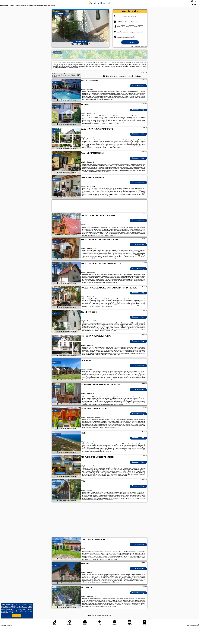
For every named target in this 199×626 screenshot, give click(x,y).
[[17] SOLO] (66, 490)
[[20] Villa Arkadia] (66, 597)
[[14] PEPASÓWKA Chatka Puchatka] (66, 418)
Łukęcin (54, 82)
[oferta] (57, 100)
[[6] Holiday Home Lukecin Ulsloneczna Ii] (66, 224)
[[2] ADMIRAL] (66, 114)
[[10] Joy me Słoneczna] (66, 321)
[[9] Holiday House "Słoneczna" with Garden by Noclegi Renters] (66, 297)
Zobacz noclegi (138, 86)
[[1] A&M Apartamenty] (66, 90)
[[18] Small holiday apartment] (66, 548)
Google (30, 604)
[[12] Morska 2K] (66, 369)
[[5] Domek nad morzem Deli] (66, 186)
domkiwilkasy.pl (99, 3)
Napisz (196, 625)
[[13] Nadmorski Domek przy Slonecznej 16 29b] (66, 394)
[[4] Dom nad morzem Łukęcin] (66, 162)
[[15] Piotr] (66, 442)
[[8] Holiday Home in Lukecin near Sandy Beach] (66, 273)
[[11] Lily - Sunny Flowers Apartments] (66, 345)
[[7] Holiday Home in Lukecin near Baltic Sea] (66, 249)
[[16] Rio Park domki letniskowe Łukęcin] (66, 466)
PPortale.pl (9, 625)
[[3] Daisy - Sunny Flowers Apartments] (66, 138)
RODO (11, 612)
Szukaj (130, 42)
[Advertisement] (99, 520)
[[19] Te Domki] (66, 573)
